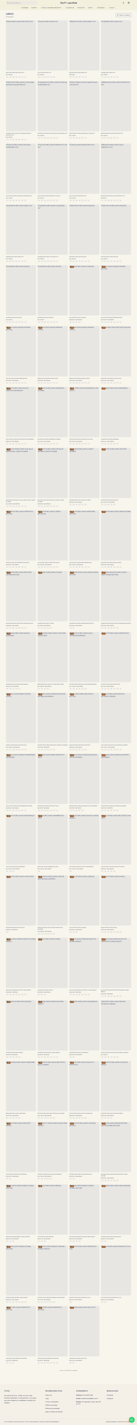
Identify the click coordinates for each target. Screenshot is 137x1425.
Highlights (81, 7)
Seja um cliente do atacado (54, 1412)
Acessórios (101, 7)
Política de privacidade (52, 1408)
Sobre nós (48, 1395)
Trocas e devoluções (51, 1402)
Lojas (47, 1398)
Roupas (33, 7)
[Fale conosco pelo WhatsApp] (132, 1420)
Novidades (24, 7)
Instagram (110, 1398)
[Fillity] (11, 1391)
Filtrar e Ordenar (124, 15)
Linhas (90, 7)
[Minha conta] (123, 2)
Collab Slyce (70, 7)
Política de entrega (51, 1405)
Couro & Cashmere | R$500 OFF (51, 7)
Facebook (110, 1395)
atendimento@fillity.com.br (89, 1398)
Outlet (111, 7)
